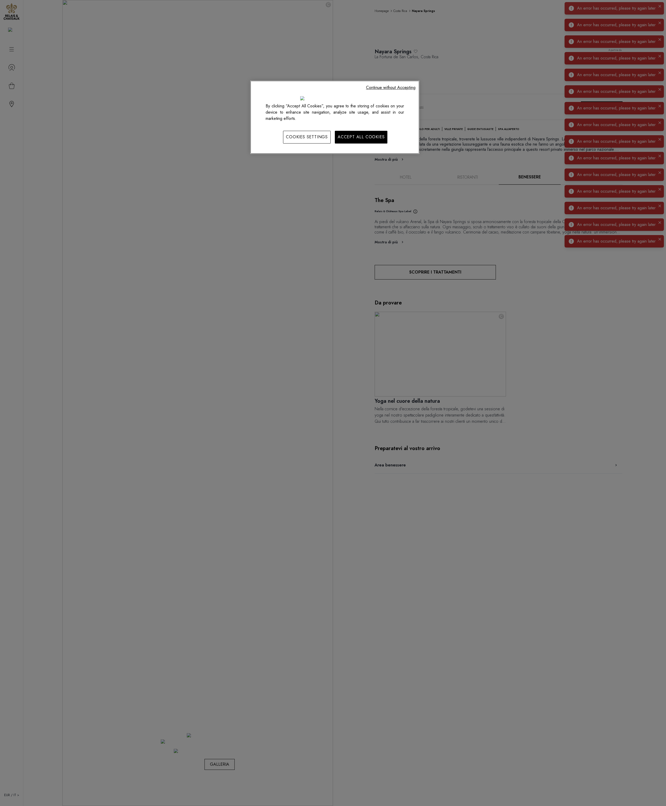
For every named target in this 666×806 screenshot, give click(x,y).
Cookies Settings (307, 137)
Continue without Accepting (390, 87)
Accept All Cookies (361, 137)
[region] (334, 117)
